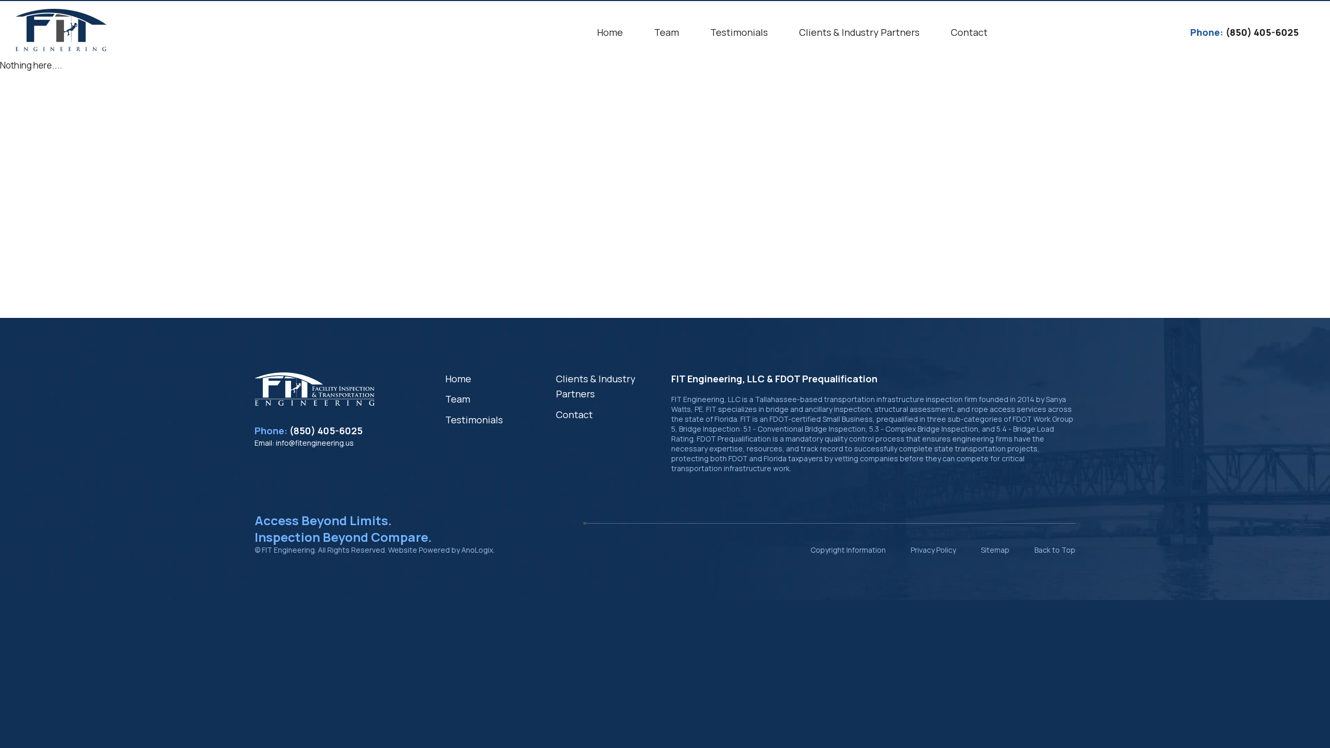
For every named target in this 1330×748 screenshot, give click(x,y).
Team (457, 399)
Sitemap (995, 550)
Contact (574, 414)
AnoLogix (477, 550)
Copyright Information (848, 550)
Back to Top (1054, 550)
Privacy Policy (933, 550)
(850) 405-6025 (326, 430)
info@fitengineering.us (315, 443)
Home (458, 378)
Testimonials (474, 419)
